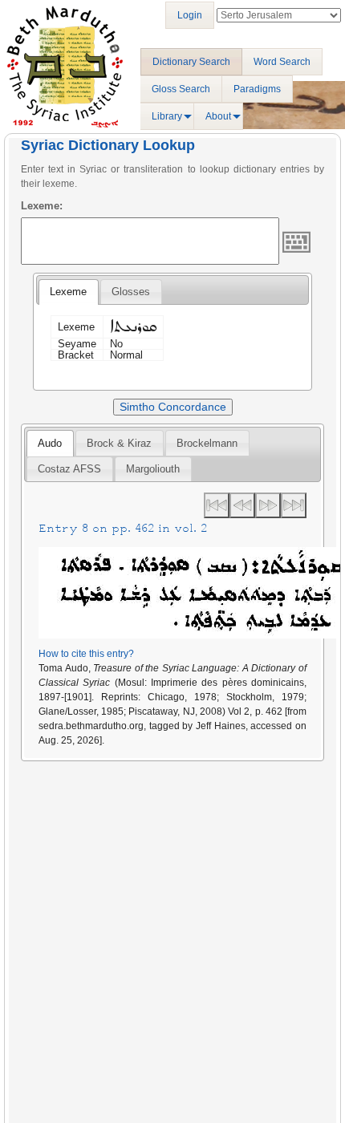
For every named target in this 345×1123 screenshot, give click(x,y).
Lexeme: (42, 206)
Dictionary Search (191, 61)
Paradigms (257, 89)
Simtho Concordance (173, 406)
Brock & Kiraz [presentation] (119, 443)
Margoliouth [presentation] (153, 469)
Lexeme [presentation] (68, 292)
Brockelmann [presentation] (207, 443)
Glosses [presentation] (131, 292)
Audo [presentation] (50, 443)
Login (189, 15)
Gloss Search (181, 89)
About (218, 116)
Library (167, 116)
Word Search (282, 61)
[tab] (68, 292)
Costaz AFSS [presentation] (69, 469)
